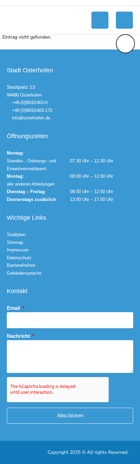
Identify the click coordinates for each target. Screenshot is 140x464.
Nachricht (19, 336)
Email (14, 308)
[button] (99, 20)
